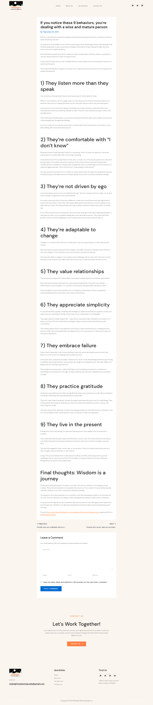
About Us (69, 6)
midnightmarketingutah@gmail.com (26, 683)
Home (58, 6)
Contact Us (97, 6)
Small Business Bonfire (48, 515)
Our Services (83, 6)
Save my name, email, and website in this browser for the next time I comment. (75, 582)
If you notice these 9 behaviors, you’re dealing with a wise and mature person (73, 512)
